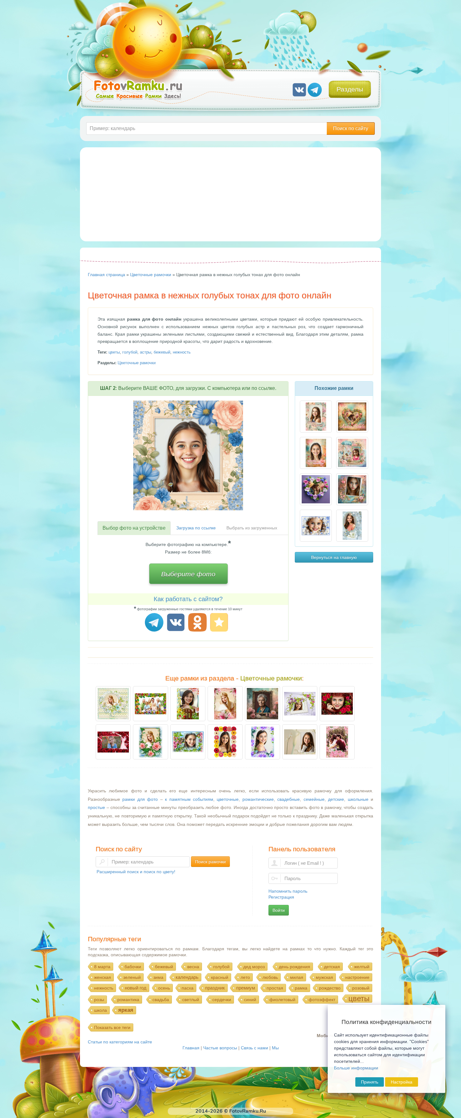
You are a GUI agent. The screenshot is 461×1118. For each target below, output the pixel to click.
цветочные (228, 799)
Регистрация (281, 897)
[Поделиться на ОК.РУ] (198, 623)
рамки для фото (140, 799)
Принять (369, 1081)
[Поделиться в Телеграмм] (155, 623)
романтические (258, 799)
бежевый (162, 352)
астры (145, 352)
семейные (314, 799)
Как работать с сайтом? (188, 599)
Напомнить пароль (287, 891)
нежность (182, 352)
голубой (129, 352)
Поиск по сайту (350, 128)
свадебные (288, 799)
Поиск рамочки (210, 861)
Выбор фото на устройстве (134, 528)
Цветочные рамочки (137, 362)
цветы (114, 352)
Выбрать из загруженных (251, 527)
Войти (279, 910)
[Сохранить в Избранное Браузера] (220, 623)
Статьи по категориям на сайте (120, 1041)
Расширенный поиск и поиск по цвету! (136, 871)
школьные (358, 799)
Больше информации (356, 1067)
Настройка (401, 1081)
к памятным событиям (189, 799)
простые (96, 807)
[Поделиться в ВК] (177, 623)
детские (336, 799)
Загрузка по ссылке (196, 527)
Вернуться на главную (334, 557)
